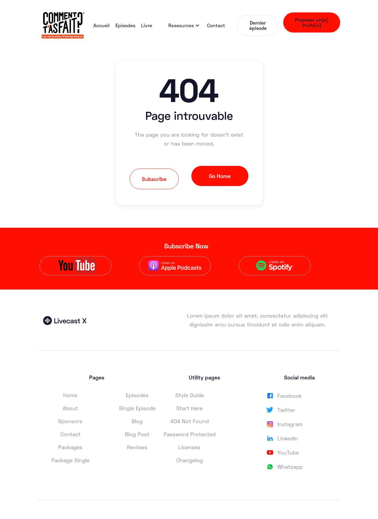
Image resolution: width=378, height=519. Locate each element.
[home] (62, 25)
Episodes (125, 25)
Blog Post (137, 434)
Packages (70, 447)
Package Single (70, 460)
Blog (137, 421)
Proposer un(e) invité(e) (312, 22)
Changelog (189, 460)
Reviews (137, 447)
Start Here (189, 408)
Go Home (220, 176)
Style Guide (189, 395)
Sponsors (70, 421)
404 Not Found (189, 421)
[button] (184, 25)
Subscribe (154, 179)
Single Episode (137, 408)
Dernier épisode (258, 25)
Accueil (101, 25)
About (70, 408)
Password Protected (190, 434)
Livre (146, 25)
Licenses (189, 447)
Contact (216, 25)
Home (70, 395)
